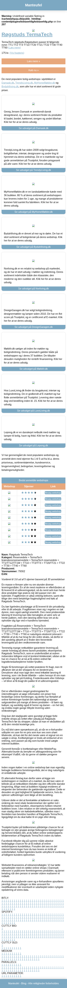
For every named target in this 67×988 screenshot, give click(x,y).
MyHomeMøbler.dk (44, 82)
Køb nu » (34, 70)
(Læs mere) (14, 47)
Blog (23, 983)
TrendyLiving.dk (24, 82)
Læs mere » (33, 61)
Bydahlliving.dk (10, 86)
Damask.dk (8, 82)
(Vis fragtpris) (17, 53)
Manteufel (33, 5)
